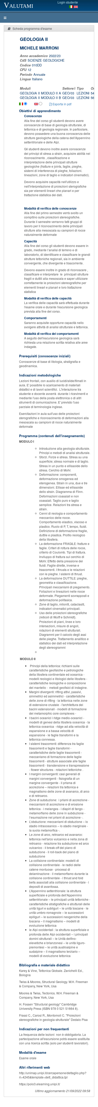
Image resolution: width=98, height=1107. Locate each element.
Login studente (68, 2)
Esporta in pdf (61, 104)
